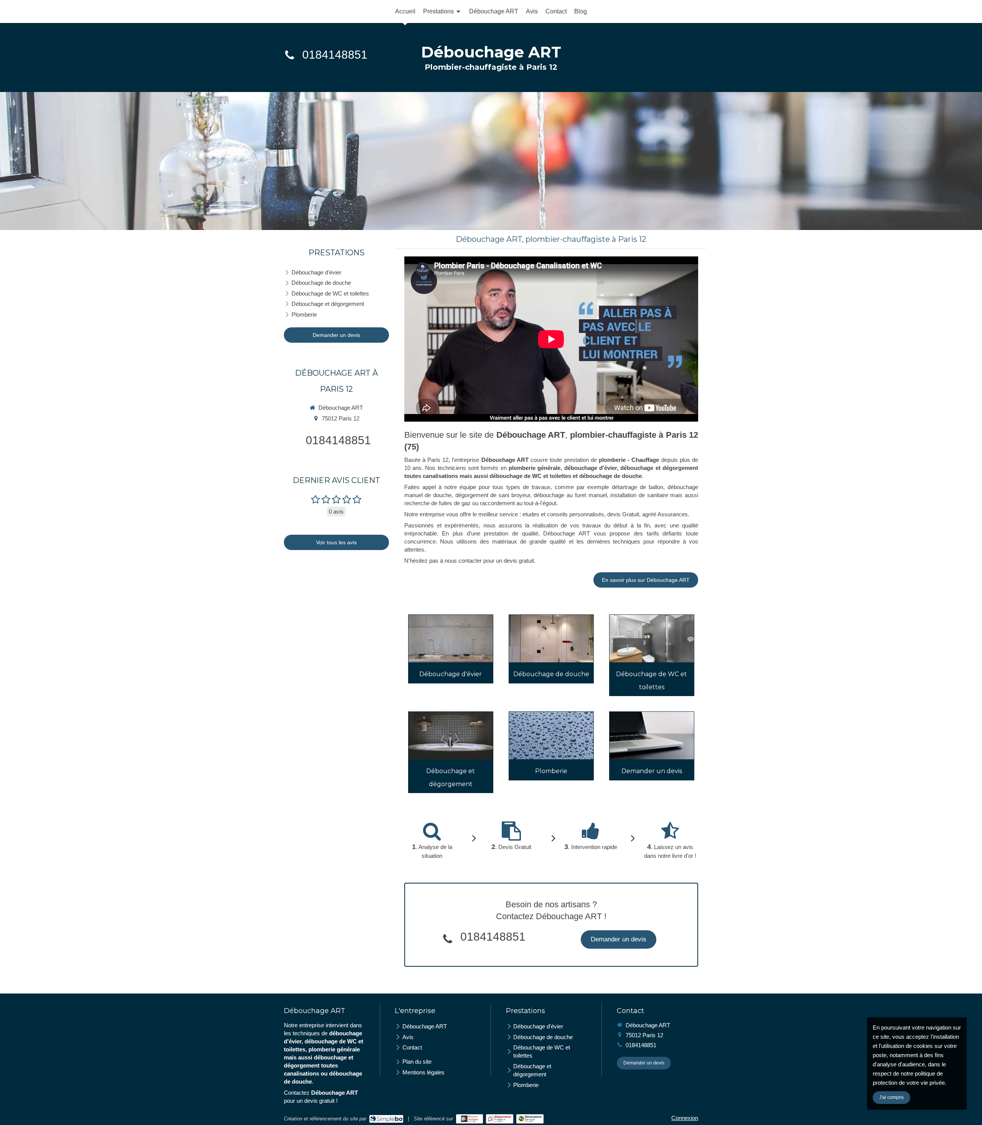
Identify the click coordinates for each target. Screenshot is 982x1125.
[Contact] (652, 735)
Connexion (684, 1118)
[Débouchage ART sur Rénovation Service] (530, 1118)
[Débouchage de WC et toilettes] (652, 638)
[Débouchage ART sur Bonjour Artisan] (469, 1118)
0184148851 (334, 54)
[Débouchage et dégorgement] (451, 735)
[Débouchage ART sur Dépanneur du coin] (499, 1118)
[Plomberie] (551, 735)
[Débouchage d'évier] (451, 638)
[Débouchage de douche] (551, 638)
